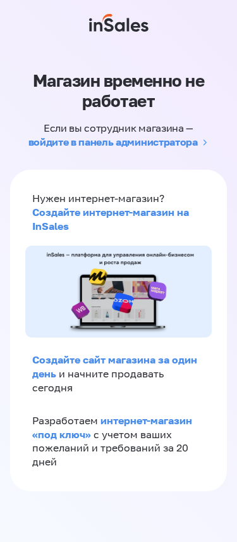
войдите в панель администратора (113, 142)
